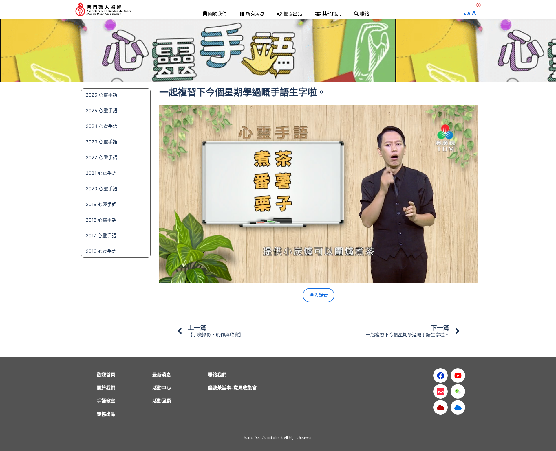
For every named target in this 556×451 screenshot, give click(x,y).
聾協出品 (293, 13)
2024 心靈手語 (101, 126)
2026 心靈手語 (101, 95)
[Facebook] (440, 375)
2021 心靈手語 (101, 173)
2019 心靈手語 (101, 204)
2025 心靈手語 (101, 110)
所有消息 (255, 13)
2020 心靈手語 (101, 189)
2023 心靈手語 (101, 142)
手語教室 (106, 401)
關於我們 (217, 13)
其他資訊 (331, 13)
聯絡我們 (217, 375)
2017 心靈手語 (101, 235)
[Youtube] (458, 375)
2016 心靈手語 (101, 251)
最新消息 (161, 375)
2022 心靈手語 (101, 157)
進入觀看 (318, 295)
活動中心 (161, 388)
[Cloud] (440, 407)
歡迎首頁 (106, 375)
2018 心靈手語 (101, 220)
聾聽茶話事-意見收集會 (232, 388)
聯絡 (364, 13)
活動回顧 (161, 401)
